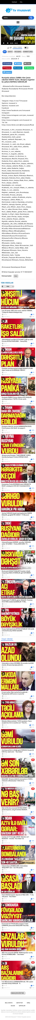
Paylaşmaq (17, 51)
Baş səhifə (8, 1003)
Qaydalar (22, 1005)
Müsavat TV (14, 1017)
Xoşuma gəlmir (11, 48)
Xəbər (16, 276)
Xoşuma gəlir (8, 48)
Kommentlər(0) (28, 51)
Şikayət (10, 51)
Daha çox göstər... (18, 993)
